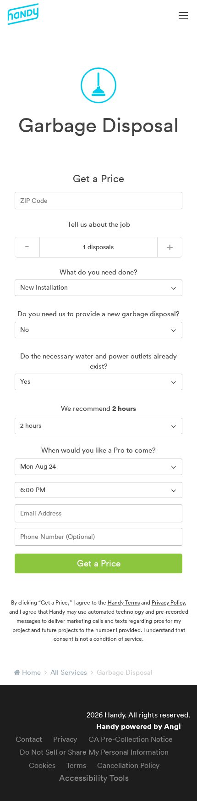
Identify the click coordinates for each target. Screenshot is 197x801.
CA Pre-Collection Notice (130, 739)
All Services (68, 672)
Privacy (65, 739)
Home (31, 672)
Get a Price (98, 563)
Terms (76, 765)
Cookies (42, 765)
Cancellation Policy (128, 765)
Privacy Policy (168, 602)
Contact (29, 739)
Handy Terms (124, 602)
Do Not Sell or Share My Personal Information (94, 751)
